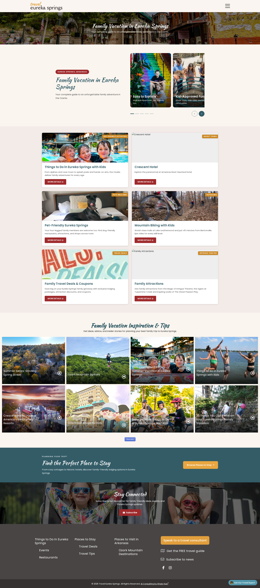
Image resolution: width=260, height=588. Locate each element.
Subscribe (131, 512)
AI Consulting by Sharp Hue (155, 583)
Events (44, 550)
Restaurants (48, 557)
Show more (130, 439)
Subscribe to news (179, 559)
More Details (54, 181)
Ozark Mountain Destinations (131, 552)
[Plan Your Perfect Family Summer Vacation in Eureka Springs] (162, 360)
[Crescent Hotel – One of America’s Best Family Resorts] (33, 409)
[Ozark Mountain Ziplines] (97, 360)
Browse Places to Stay (199, 465)
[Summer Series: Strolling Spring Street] (33, 360)
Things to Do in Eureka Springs (51, 541)
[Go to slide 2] (137, 113)
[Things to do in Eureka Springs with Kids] (226, 360)
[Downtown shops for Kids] (97, 409)
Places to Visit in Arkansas (126, 541)
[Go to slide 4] (147, 113)
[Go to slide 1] (132, 113)
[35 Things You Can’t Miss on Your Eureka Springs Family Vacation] (226, 409)
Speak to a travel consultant (185, 540)
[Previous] (194, 114)
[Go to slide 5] (152, 113)
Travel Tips (87, 554)
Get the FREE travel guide (185, 551)
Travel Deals (88, 546)
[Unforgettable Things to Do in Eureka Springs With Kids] (162, 409)
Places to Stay (85, 539)
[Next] (201, 114)
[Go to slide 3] (142, 113)
